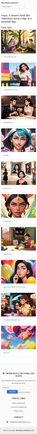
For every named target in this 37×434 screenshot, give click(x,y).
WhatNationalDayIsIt (9, 3)
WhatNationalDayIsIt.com (25, 430)
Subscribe (12, 391)
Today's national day (18, 403)
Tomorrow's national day (18, 407)
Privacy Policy (18, 411)
